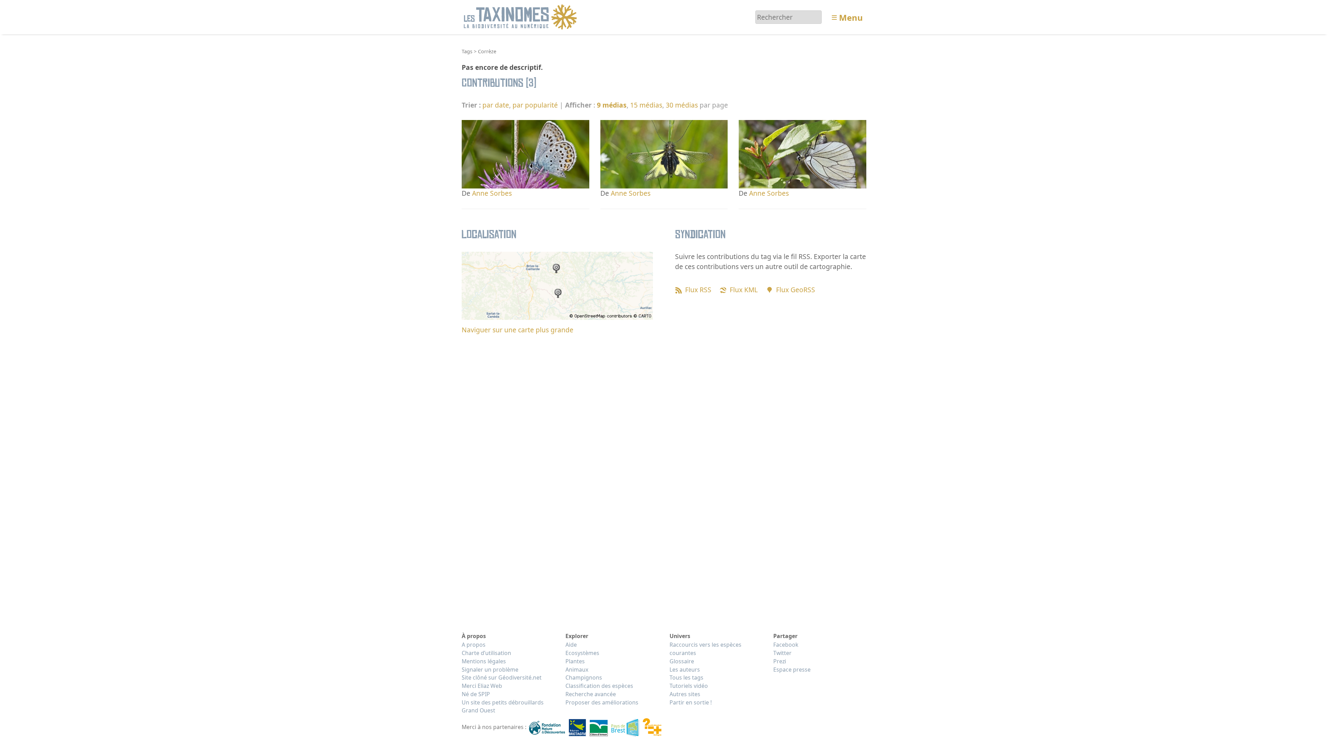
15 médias (646, 105)
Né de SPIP (476, 694)
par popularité (535, 105)
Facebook (785, 644)
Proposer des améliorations (601, 702)
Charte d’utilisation (486, 653)
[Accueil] (521, 16)
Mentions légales (484, 661)
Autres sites (685, 694)
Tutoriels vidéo (689, 686)
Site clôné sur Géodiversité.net (502, 677)
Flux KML (744, 289)
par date (495, 105)
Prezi (779, 661)
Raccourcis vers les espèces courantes (705, 649)
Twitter (782, 653)
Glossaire (682, 661)
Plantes (575, 661)
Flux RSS (698, 289)
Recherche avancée (590, 694)
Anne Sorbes (492, 193)
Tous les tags (686, 677)
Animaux (576, 669)
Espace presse (792, 669)
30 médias (682, 105)
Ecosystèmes (582, 653)
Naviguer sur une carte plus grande (517, 329)
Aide (571, 644)
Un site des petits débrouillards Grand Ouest (503, 706)
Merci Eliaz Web (482, 686)
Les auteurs (685, 669)
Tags (467, 51)
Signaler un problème (490, 669)
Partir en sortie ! (691, 702)
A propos (474, 644)
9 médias (612, 105)
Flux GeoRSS (795, 289)
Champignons (583, 677)
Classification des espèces (599, 686)
